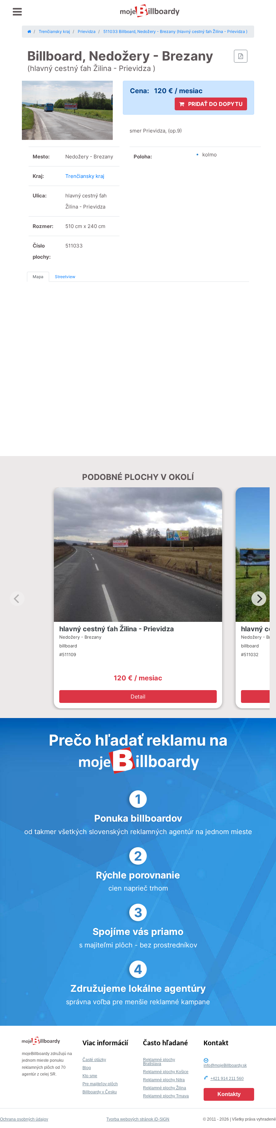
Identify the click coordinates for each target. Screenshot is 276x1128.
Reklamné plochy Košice (165, 1071)
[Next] (258, 598)
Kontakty (229, 1094)
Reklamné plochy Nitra (164, 1080)
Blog (86, 1067)
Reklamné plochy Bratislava (159, 1061)
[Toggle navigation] (17, 12)
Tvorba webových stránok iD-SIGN (137, 1119)
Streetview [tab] (65, 276)
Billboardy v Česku (99, 1092)
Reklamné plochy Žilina (164, 1088)
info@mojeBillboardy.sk (225, 1065)
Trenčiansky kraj (84, 176)
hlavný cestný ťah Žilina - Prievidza (116, 629)
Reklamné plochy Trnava (166, 1096)
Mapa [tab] (38, 276)
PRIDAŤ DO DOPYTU (215, 104)
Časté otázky (94, 1059)
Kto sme (89, 1076)
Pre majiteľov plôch (100, 1084)
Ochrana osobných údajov (24, 1119)
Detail (138, 696)
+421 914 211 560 (227, 1078)
